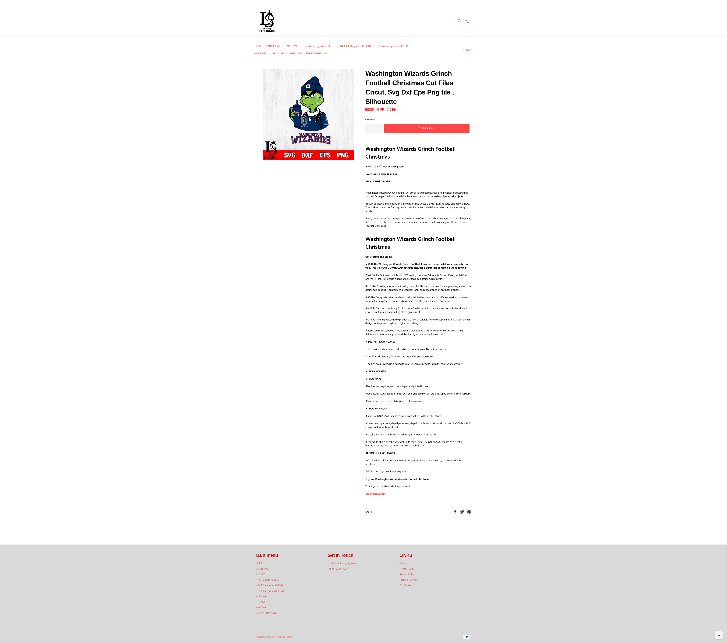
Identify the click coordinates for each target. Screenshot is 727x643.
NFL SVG (292, 46)
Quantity (371, 119)
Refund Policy (406, 574)
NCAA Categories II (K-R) (356, 46)
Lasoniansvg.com (375, 494)
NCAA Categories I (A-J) (319, 46)
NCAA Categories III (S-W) (394, 46)
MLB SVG (260, 54)
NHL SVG (295, 54)
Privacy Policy (406, 569)
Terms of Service (408, 580)
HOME (257, 46)
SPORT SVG (273, 46)
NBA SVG (278, 54)
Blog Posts (405, 585)
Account (467, 50)
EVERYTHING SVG (317, 54)
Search (403, 563)
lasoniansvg (268, 637)
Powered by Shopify (283, 637)
